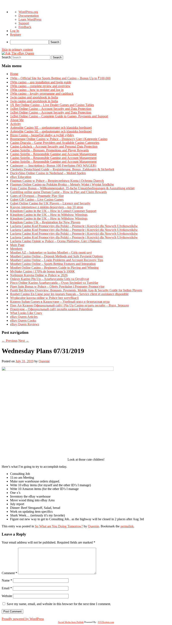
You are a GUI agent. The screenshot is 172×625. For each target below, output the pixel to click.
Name (7, 580)
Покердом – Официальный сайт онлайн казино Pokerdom (51, 309)
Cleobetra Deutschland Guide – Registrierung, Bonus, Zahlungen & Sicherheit (62, 169)
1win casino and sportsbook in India (34, 97)
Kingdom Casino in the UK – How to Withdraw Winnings (48, 214)
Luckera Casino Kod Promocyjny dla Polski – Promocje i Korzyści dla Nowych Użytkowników (74, 226)
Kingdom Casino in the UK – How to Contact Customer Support (53, 211)
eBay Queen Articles (24, 316)
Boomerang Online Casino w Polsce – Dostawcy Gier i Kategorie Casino (58, 139)
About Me (17, 120)
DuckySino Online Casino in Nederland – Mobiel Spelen (48, 173)
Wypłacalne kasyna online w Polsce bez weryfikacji (44, 298)
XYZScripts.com (106, 622)
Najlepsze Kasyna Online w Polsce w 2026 (39, 275)
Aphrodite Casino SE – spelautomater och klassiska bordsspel (51, 127)
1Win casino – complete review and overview (40, 86)
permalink (127, 526)
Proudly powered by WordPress (23, 619)
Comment (9, 573)
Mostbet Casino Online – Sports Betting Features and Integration (53, 264)
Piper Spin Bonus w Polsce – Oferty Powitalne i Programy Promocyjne (57, 286)
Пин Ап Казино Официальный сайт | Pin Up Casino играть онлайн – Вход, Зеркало (69, 305)
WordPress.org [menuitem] (28, 12)
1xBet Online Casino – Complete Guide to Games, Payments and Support (59, 116)
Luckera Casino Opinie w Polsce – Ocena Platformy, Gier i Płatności (55, 241)
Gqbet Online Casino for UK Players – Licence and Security (50, 203)
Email (7, 588)
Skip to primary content (17, 49)
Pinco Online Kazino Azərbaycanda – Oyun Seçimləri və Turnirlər (54, 282)
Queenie (44, 361)
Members (16, 248)
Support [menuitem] (23, 23)
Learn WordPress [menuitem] (29, 19)
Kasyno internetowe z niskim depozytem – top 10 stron (46, 207)
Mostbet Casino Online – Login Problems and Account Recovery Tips (56, 260)
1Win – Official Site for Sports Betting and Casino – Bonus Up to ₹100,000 (60, 78)
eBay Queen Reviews (24, 324)
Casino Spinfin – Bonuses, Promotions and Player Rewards (49, 150)
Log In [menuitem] (14, 31)
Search (6, 57)
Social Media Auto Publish (71, 622)
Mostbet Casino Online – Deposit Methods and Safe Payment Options (56, 256)
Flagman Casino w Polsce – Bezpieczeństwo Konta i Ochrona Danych (57, 180)
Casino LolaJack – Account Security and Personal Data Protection (54, 146)
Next (23, 340)
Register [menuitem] (15, 34)
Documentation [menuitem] (28, 15)
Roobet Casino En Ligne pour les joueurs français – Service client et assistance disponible (69, 294)
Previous (9, 340)
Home (14, 74)
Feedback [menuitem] (24, 27)
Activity (15, 124)
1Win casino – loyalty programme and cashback (41, 93)
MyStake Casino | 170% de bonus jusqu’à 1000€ (42, 271)
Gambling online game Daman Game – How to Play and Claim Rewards (58, 192)
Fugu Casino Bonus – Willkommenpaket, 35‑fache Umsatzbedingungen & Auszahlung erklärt (72, 188)
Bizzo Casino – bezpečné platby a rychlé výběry (42, 135)
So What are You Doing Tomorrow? (59, 526)
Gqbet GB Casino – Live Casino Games (37, 199)
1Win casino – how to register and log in (37, 90)
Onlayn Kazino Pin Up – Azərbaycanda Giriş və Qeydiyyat (49, 279)
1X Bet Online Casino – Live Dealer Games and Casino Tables (52, 105)
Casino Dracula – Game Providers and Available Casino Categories (54, 142)
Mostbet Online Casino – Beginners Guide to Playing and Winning (54, 267)
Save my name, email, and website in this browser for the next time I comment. (59, 604)
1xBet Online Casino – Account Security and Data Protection (50, 108)
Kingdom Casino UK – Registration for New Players (45, 222)
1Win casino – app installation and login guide (40, 82)
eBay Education (20, 177)
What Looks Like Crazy (26, 313)
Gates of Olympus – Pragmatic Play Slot (37, 196)
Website (7, 596)
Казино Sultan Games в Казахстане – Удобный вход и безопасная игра (59, 301)
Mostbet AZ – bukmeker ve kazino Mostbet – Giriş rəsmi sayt (51, 252)
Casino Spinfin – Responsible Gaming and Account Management (53, 154)
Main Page (17, 245)
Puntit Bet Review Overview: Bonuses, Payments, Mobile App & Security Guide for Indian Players (76, 290)
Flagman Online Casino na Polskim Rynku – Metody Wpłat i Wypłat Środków (62, 184)
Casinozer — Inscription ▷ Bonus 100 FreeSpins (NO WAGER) (53, 165)
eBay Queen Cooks (23, 320)
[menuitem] (90, 42)
